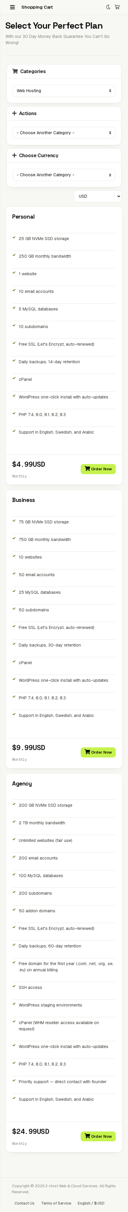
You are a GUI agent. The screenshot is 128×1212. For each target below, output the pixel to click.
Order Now (101, 468)
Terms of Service (56, 1203)
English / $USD (91, 1203)
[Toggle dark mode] (108, 7)
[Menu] (12, 7)
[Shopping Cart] (117, 7)
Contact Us (25, 1203)
